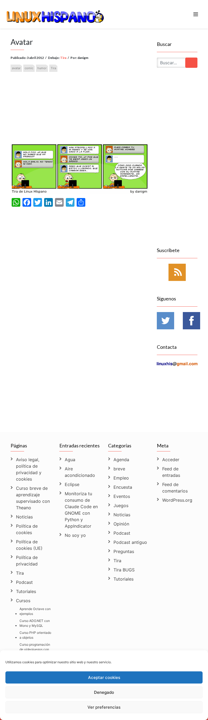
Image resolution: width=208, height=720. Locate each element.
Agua (70, 459)
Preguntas (123, 551)
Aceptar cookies (104, 677)
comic (29, 68)
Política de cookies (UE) (29, 545)
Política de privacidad (27, 561)
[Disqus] (80, 353)
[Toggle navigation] (196, 14)
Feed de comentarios (175, 488)
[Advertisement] (80, 99)
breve (119, 468)
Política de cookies (27, 529)
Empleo (121, 478)
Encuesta (122, 487)
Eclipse (72, 484)
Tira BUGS (124, 569)
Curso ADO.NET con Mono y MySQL (35, 623)
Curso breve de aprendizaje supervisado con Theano (33, 497)
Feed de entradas (171, 472)
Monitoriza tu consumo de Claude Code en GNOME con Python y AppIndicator (81, 510)
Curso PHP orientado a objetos (35, 635)
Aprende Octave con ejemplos (35, 611)
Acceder (170, 459)
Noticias (24, 517)
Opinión (121, 524)
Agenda (121, 459)
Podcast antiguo (130, 542)
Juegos (120, 505)
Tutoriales (26, 591)
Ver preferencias (104, 707)
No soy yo (75, 535)
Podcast (24, 582)
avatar (16, 68)
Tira (63, 58)
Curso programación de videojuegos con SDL (35, 649)
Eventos (121, 496)
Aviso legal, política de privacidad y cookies (28, 469)
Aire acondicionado (80, 472)
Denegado (104, 692)
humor (42, 68)
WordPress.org (177, 500)
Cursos (23, 600)
